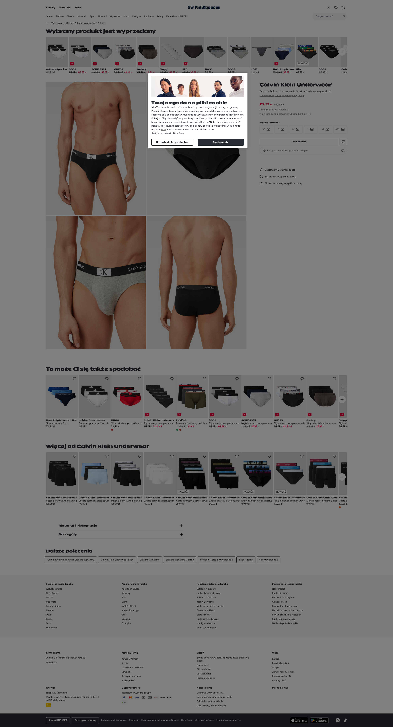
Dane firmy (178, 133)
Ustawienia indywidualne (172, 142)
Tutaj (164, 129)
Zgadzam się (220, 142)
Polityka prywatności (162, 133)
